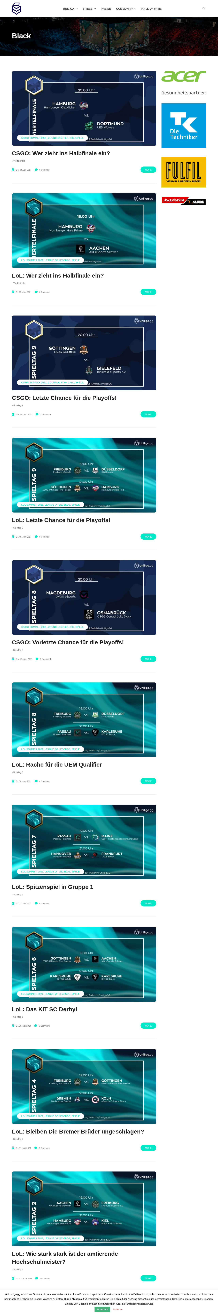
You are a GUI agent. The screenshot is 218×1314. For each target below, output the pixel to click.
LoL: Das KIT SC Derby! (44, 1009)
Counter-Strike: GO (61, 138)
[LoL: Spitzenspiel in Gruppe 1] (84, 842)
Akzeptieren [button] (102, 1309)
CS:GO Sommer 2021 (33, 138)
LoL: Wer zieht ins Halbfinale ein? (58, 275)
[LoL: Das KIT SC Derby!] (84, 964)
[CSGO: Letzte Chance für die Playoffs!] (84, 353)
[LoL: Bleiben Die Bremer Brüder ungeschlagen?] (84, 1086)
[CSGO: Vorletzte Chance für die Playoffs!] (84, 597)
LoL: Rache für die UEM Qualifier (57, 764)
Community (124, 8)
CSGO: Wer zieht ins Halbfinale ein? (61, 153)
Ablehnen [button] (117, 1309)
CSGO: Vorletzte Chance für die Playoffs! (68, 642)
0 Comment (44, 169)
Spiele (79, 138)
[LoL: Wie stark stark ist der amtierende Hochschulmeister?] (84, 1208)
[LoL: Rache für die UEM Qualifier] (84, 719)
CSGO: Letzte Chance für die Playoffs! (64, 398)
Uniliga (68, 8)
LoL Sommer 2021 (32, 260)
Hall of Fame (151, 8)
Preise (106, 8)
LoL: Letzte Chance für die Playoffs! (61, 520)
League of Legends (57, 260)
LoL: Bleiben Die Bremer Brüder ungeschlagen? (78, 1131)
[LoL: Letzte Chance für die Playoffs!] (84, 475)
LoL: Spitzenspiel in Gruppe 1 (52, 887)
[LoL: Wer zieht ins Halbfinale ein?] (84, 230)
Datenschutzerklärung (140, 1303)
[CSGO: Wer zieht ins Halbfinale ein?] (84, 108)
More (148, 169)
